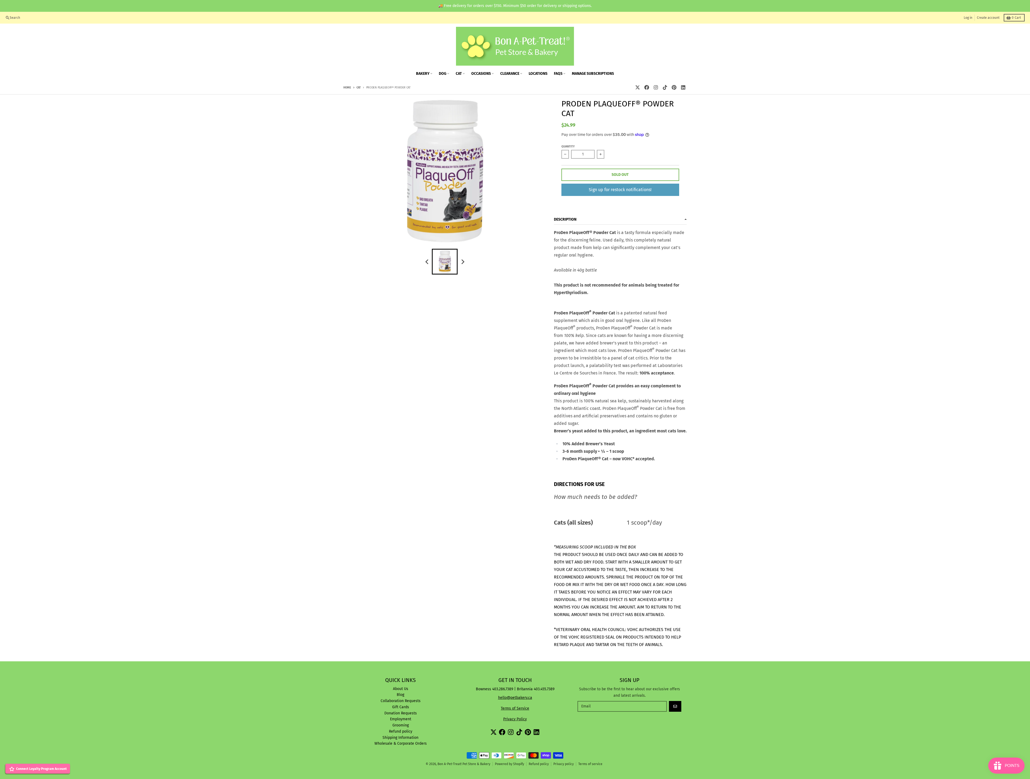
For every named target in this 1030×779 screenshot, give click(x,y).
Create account (988, 18)
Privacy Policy (515, 719)
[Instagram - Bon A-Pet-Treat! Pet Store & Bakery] (655, 87)
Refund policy (539, 764)
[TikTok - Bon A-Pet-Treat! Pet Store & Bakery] (664, 87)
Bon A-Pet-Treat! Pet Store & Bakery (463, 764)
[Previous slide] (427, 261)
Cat (358, 87)
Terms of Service (515, 708)
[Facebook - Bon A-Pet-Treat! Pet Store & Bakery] (646, 87)
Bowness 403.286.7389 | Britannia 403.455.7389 (515, 689)
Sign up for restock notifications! (620, 189)
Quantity (568, 146)
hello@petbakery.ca (515, 697)
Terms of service (590, 764)
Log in (968, 18)
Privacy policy (563, 764)
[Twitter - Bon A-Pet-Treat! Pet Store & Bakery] (637, 87)
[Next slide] (462, 261)
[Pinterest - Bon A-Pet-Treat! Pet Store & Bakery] (674, 87)
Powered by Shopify (509, 764)
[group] (445, 261)
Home (347, 87)
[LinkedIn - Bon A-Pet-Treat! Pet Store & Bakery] (683, 87)
